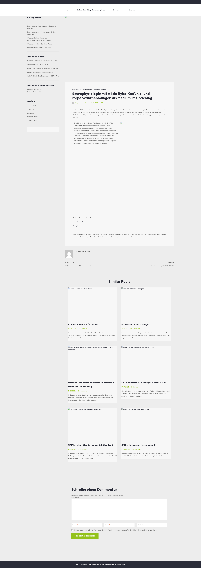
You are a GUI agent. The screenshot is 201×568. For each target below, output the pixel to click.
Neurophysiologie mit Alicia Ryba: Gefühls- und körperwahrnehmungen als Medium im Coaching (43, 68)
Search (57, 129)
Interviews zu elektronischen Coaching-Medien (89, 90)
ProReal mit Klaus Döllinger (135, 324)
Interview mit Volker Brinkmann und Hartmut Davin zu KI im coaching (43, 61)
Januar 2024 (32, 106)
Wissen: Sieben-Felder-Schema (39, 47)
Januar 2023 (32, 120)
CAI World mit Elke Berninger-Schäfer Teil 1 (143, 382)
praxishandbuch (83, 103)
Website (141, 525)
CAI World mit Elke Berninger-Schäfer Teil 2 (90, 445)
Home (68, 10)
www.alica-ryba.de (80, 222)
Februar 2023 (32, 117)
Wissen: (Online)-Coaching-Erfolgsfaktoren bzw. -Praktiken (39, 39)
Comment (75, 497)
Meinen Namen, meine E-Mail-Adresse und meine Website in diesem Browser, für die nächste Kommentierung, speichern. (115, 530)
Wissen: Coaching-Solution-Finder (40, 44)
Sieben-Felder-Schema (36, 92)
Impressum (109, 564)
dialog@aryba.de (79, 226)
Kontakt (132, 10)
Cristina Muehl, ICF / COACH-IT (162, 264)
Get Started (166, 10)
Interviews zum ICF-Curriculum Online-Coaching (41, 33)
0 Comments (105, 103)
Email (107, 525)
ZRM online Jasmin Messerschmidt (78, 264)
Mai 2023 (30, 113)
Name (75, 525)
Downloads (117, 10)
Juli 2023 (30, 109)
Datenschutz (120, 564)
